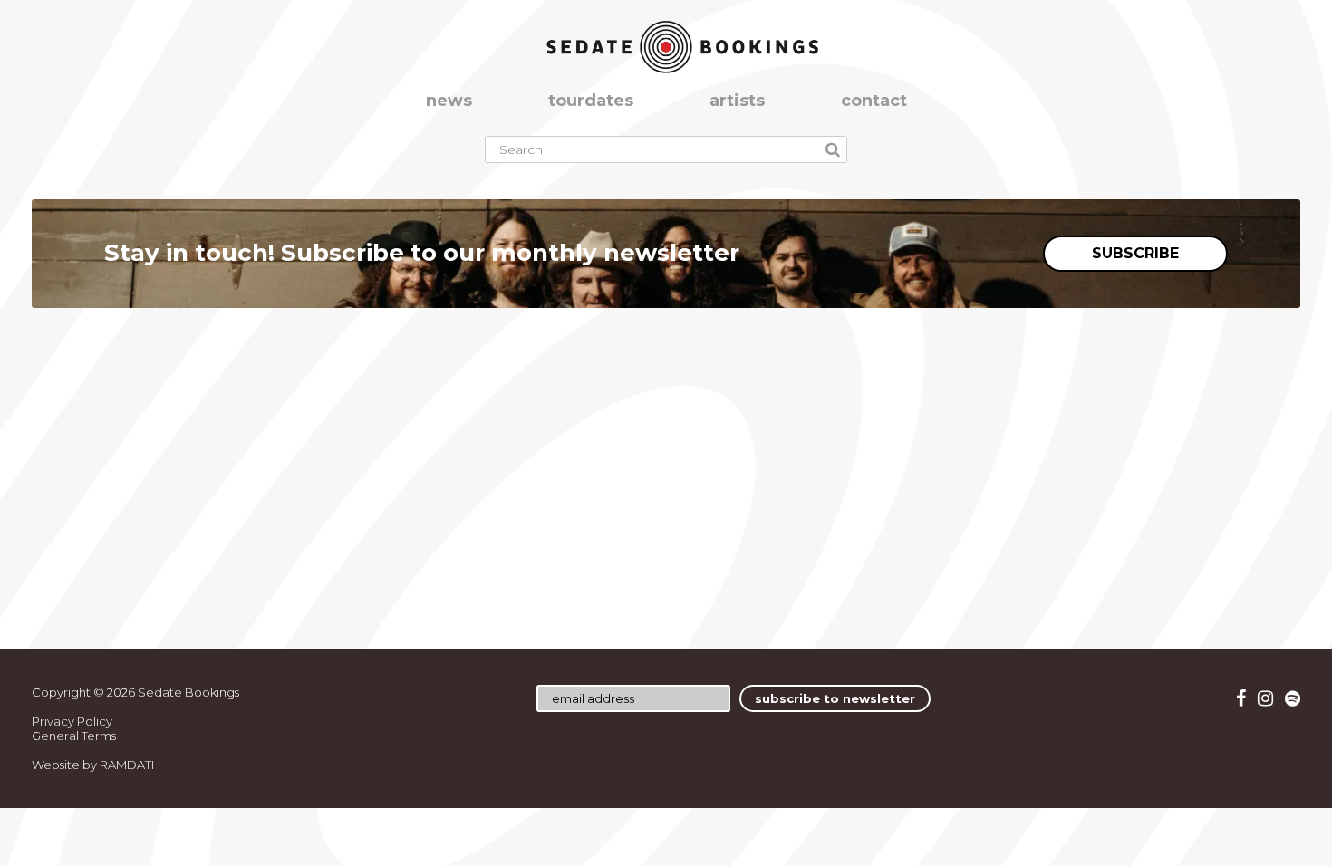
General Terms (74, 735)
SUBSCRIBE (1135, 253)
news (449, 101)
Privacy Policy (72, 721)
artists (737, 101)
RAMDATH (130, 764)
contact (874, 101)
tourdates (590, 101)
